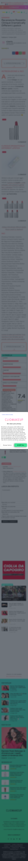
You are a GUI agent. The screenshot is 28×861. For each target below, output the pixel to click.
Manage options (7, 445)
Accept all (20, 445)
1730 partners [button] (10, 426)
